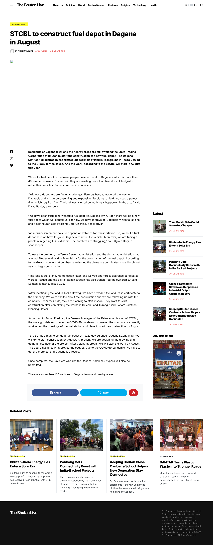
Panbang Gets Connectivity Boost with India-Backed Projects (184, 265)
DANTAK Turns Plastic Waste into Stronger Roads (180, 464)
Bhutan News (19, 24)
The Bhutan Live (30, 4)
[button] (11, 5)
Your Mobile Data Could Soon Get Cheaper (184, 223)
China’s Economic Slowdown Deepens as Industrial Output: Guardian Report (183, 288)
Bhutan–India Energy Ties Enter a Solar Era (185, 244)
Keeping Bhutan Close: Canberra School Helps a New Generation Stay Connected (184, 314)
